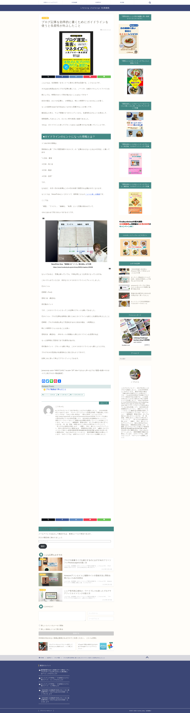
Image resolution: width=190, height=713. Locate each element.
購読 (43, 546)
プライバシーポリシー (46, 710)
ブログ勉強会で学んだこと (56, 389)
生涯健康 (74, 2)
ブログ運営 (45, 18)
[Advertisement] (76, 455)
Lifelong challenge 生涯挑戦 (95, 8)
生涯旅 (122, 2)
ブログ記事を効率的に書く (77, 394)
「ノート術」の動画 (92, 194)
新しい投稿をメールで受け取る (52, 629)
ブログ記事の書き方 (63, 394)
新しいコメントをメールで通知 (52, 625)
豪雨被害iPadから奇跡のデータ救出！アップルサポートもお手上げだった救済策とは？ (55, 671)
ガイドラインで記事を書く (49, 394)
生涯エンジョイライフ (50, 2)
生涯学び (98, 2)
